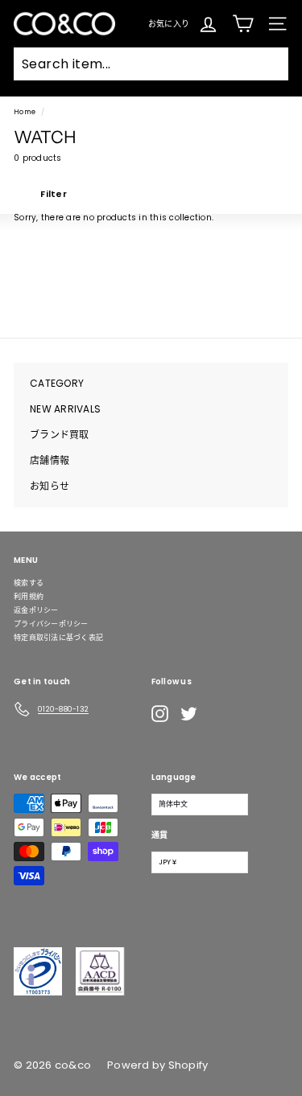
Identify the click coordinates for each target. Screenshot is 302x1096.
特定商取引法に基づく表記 (58, 637)
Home (24, 112)
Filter (52, 193)
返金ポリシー (36, 610)
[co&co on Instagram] (159, 713)
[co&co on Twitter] (188, 713)
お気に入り (168, 23)
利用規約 (28, 596)
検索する (28, 583)
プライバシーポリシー (51, 624)
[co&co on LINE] (220, 713)
